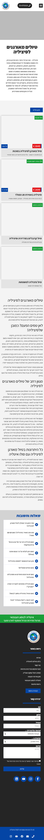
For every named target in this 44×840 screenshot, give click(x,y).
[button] (41, 6)
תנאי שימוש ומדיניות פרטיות (31, 669)
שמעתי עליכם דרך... (33, 730)
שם (39, 707)
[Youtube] (24, 779)
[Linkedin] (16, 779)
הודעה (38, 746)
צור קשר (38, 665)
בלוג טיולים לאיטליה (33, 661)
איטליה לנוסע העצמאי (33, 680)
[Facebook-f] (38, 779)
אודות (38, 657)
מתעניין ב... (36, 738)
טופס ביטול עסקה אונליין (32, 673)
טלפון (38, 715)
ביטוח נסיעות (36, 684)
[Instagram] (31, 779)
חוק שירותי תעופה (34, 676)
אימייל (38, 723)
